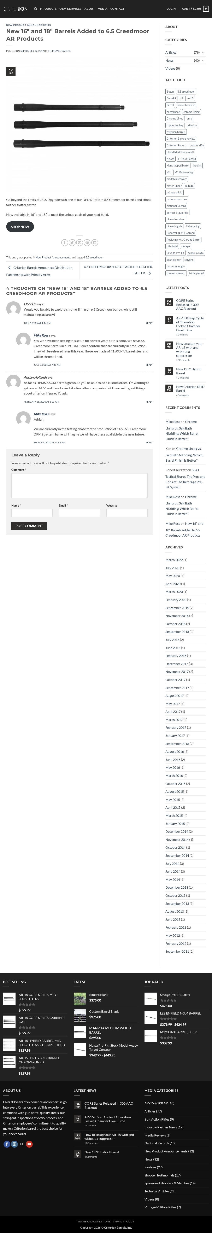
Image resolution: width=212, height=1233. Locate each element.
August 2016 (174, 751)
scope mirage (196, 253)
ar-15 (190, 98)
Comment (18, 469)
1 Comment (187, 334)
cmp (189, 118)
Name (16, 505)
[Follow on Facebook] (7, 1144)
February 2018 (175, 656)
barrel (170, 105)
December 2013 (176, 887)
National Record (176, 206)
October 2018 (175, 624)
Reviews (150, 1167)
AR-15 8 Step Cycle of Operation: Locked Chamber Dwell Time (190, 324)
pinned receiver (176, 219)
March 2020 (174, 592)
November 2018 (177, 616)
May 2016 (172, 767)
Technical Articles (157, 1191)
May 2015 (172, 799)
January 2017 (175, 735)
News (169, 60)
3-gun (170, 91)
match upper (174, 185)
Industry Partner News (161, 1127)
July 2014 (172, 863)
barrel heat (173, 111)
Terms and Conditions (94, 1221)
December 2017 (176, 664)
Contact (117, 8)
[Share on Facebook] (64, 242)
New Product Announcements (28, 25)
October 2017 (175, 680)
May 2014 (172, 879)
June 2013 (172, 919)
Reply (149, 323)
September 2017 (177, 688)
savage (185, 246)
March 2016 (174, 775)
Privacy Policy (123, 1221)
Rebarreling (193, 226)
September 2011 (177, 951)
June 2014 (172, 871)
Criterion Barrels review (181, 138)
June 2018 (172, 648)
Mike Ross (41, 335)
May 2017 (172, 704)
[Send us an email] (21, 1144)
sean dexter (174, 259)
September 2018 (177, 631)
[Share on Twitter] (72, 242)
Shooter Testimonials (159, 1175)
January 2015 (175, 823)
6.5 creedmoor (94, 257)
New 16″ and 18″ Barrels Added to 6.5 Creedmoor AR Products (184, 529)
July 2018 (172, 640)
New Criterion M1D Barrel (190, 388)
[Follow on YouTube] (29, 1144)
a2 (181, 98)
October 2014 (175, 847)
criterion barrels (176, 132)
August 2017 (174, 695)
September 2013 (177, 903)
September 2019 (177, 608)
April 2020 (173, 584)
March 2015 (174, 815)
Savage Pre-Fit (175, 253)
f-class (170, 158)
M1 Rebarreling (184, 172)
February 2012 (175, 943)
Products (48, 8)
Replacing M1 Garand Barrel (183, 239)
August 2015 (174, 791)
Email (63, 505)
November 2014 (177, 839)
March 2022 (174, 560)
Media (102, 8)
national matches (177, 199)
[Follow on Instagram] (14, 1144)
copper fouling (175, 125)
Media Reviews (155, 1135)
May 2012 (172, 935)
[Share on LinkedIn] (94, 242)
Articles (170, 52)
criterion (192, 125)
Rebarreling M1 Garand (181, 232)
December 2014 (176, 831)
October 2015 (175, 783)
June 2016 (172, 759)
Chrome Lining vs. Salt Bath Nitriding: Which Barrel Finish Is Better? (181, 430)
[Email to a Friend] (79, 242)
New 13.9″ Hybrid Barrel (188, 371)
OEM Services (70, 8)
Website (111, 505)
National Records (157, 1143)
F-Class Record (187, 158)
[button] (171, 9)
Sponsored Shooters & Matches (167, 1183)
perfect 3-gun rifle (177, 212)
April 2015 (173, 807)
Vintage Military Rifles (160, 1207)
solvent (188, 259)
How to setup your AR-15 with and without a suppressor (189, 349)
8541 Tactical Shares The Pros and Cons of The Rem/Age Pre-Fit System (185, 478)
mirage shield (174, 192)
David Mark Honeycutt (180, 152)
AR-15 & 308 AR (156, 1103)
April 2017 (173, 711)
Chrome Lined (175, 118)
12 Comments (188, 360)
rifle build (172, 246)
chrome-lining (191, 111)
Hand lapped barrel (178, 165)
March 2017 (174, 719)
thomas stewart (176, 273)
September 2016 (177, 744)
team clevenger (176, 266)
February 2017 (175, 727)
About (89, 8)
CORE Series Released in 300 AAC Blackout (187, 304)
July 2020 (172, 568)
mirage (189, 185)
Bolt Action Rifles (157, 1119)
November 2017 (177, 671)
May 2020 (172, 576)
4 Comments (185, 377)
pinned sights (174, 226)
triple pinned (196, 273)
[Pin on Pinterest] (87, 242)
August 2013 (174, 911)
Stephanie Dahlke (59, 50)
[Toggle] (203, 52)
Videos (170, 68)
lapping (197, 165)
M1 (169, 172)
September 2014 (177, 855)
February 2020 (175, 600)
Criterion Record (176, 145)
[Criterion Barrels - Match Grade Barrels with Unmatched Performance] (15, 9)
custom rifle (197, 145)
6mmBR (171, 98)
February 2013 (175, 927)
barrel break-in (186, 105)
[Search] (35, 9)
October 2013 (175, 895)
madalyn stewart (177, 179)
